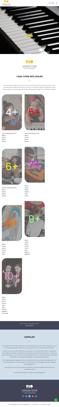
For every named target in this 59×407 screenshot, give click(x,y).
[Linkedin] (36, 396)
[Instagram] (26, 396)
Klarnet (27, 252)
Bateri (3, 139)
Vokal (26, 196)
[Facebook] (23, 396)
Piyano (4, 137)
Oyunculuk (5, 313)
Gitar (26, 194)
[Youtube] (32, 396)
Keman (4, 141)
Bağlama (27, 254)
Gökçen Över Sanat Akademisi (21, 404)
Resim (3, 135)
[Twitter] (29, 396)
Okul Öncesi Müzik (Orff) (9, 133)
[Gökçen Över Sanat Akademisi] (6, 3)
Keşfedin (29, 35)
